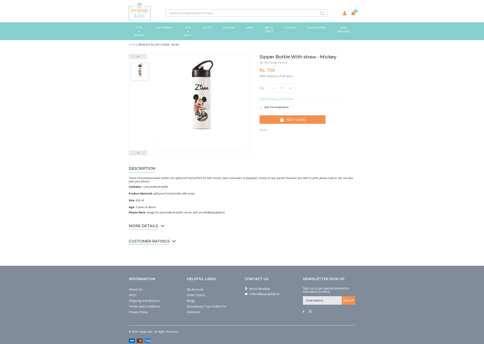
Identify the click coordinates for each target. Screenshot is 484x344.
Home (132, 44)
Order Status (196, 295)
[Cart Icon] (353, 13)
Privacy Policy (138, 312)
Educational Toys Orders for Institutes (207, 309)
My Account (195, 289)
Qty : (262, 88)
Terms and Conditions (144, 306)
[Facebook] (303, 312)
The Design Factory (276, 62)
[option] (201, 103)
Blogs (191, 301)
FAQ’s (133, 295)
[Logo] (139, 11)
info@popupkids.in (214, 212)
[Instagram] (310, 312)
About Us (135, 289)
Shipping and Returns (144, 301)
